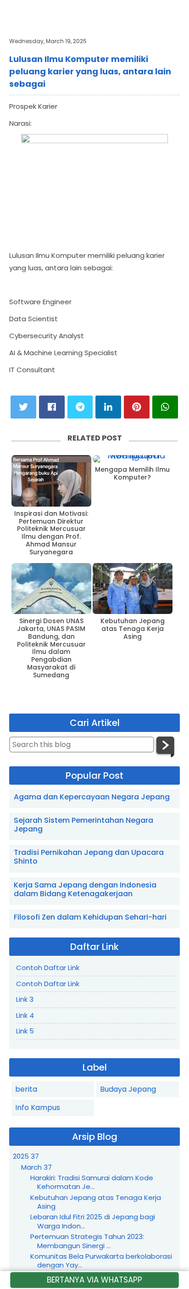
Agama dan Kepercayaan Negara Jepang (92, 797)
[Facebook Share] (52, 407)
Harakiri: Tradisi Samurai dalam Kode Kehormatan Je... (91, 1182)
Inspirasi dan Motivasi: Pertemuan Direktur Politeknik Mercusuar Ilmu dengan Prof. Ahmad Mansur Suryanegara (51, 533)
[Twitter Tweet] (23, 407)
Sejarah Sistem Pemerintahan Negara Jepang (83, 824)
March (36, 1167)
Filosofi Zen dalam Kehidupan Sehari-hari (90, 917)
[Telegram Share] (80, 407)
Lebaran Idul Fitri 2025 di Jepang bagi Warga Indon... (92, 1221)
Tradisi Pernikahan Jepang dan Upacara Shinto (89, 856)
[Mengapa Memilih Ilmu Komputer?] (132, 459)
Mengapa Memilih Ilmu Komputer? (132, 473)
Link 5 (25, 1031)
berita (26, 1089)
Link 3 (24, 999)
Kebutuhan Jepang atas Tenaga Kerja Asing (132, 628)
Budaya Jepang (128, 1089)
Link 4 (25, 1015)
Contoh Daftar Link (47, 967)
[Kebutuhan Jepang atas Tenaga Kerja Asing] (132, 588)
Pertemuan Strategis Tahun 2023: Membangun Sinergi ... (87, 1241)
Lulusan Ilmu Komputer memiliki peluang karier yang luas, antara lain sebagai (90, 71)
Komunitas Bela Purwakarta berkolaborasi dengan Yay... (101, 1260)
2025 (26, 1156)
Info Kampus (37, 1107)
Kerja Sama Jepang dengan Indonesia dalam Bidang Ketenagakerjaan (85, 889)
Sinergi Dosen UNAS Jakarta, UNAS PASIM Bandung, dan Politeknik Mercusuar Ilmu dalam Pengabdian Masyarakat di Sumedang (51, 648)
